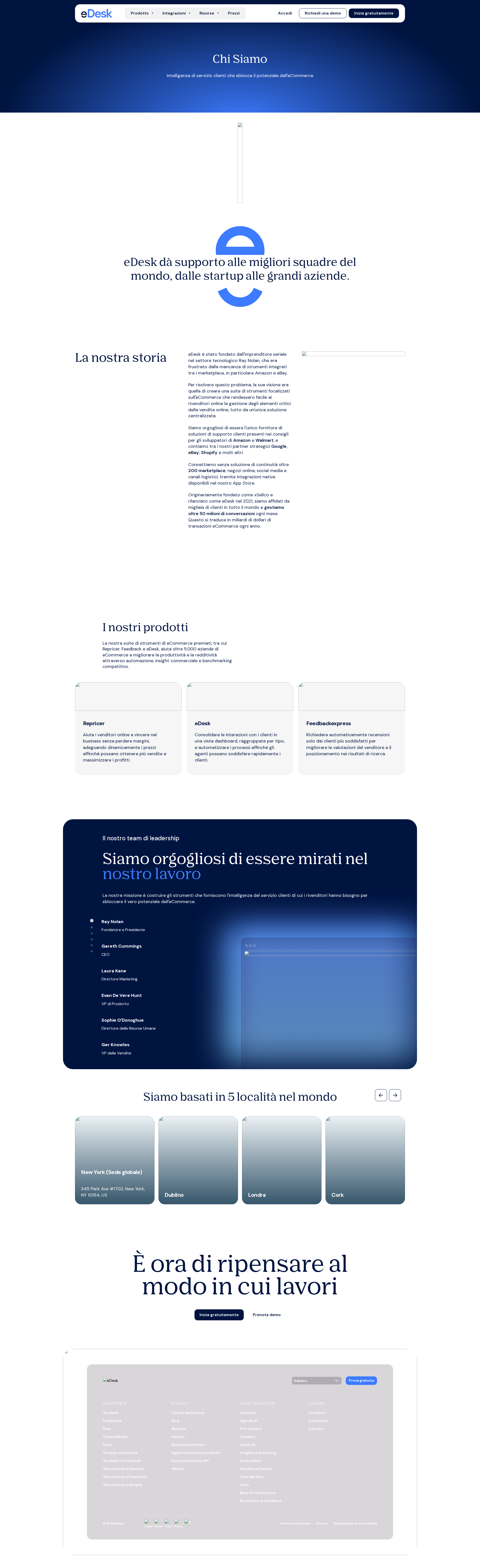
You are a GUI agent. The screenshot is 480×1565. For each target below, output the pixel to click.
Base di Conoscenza (258, 1492)
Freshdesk (112, 1420)
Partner (178, 1436)
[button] (285, 13)
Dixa (106, 1428)
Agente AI (249, 1420)
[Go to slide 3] (92, 933)
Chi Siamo (317, 1412)
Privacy (322, 1523)
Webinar (179, 1428)
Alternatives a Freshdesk (125, 1476)
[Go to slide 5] (92, 945)
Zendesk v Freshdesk (122, 1460)
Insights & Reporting (258, 1452)
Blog (175, 1420)
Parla (244, 1484)
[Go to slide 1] (92, 920)
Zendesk (110, 1412)
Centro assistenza (188, 1412)
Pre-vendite (251, 1428)
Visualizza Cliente (256, 1468)
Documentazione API (190, 1460)
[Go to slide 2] (92, 927)
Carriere (315, 1428)
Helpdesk (248, 1412)
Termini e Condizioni (295, 1523)
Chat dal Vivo (252, 1476)
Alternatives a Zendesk (123, 1468)
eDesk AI (247, 1444)
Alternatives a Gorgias (122, 1484)
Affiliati (178, 1468)
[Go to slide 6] (92, 951)
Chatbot (247, 1436)
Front (108, 1444)
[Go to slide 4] (92, 939)
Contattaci (318, 1420)
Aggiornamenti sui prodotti (196, 1452)
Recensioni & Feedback (261, 1500)
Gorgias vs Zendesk (120, 1452)
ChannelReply (115, 1436)
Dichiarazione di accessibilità (355, 1523)
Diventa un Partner (188, 1444)
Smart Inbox (250, 1460)
